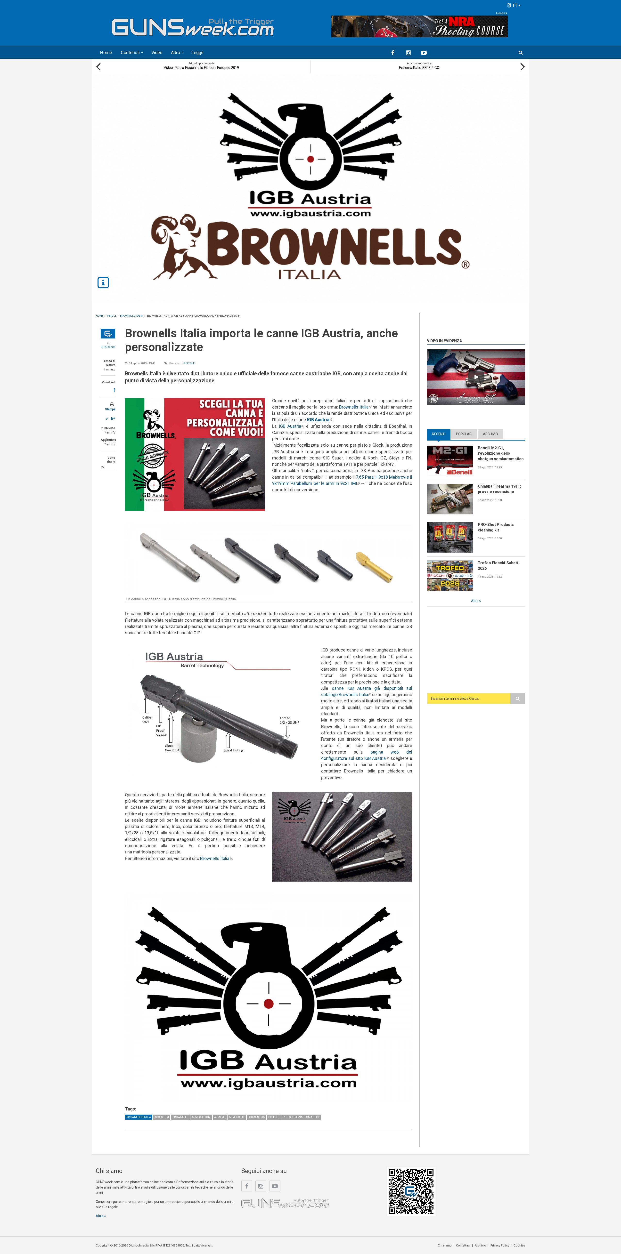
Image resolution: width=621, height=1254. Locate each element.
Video (156, 52)
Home (106, 52)
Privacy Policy (499, 1245)
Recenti (441, 434)
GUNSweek (108, 347)
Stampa (110, 409)
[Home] (193, 25)
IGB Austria (291, 426)
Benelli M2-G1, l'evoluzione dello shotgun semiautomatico (501, 453)
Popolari (464, 434)
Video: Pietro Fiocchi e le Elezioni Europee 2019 (201, 67)
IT (514, 5)
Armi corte (237, 1117)
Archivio (490, 434)
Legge (198, 52)
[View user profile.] (108, 333)
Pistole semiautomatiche (301, 1117)
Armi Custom (201, 1117)
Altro (175, 52)
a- (107, 418)
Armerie (219, 1117)
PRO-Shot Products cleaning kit (496, 527)
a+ (112, 418)
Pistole (189, 363)
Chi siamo (445, 1245)
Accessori (162, 1117)
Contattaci (463, 1245)
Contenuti (130, 52)
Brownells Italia (355, 407)
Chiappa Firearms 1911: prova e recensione (499, 489)
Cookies (519, 1245)
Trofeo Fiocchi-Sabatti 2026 (498, 566)
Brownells (180, 1117)
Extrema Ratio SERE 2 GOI (419, 67)
